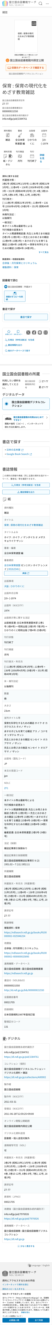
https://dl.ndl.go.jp (14, 1239)
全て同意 (39, 1320)
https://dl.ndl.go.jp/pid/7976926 (21, 1218)
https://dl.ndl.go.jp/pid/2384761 (21, 1056)
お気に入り (8, 334)
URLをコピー (18, 334)
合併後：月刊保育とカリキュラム (19, 263)
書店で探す (26, 317)
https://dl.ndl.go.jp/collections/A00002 (25, 1077)
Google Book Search (17, 454)
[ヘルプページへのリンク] (29, 56)
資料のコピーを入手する (13, 1288)
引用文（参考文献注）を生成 (21, 339)
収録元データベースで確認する (28, 67)
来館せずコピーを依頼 (14, 298)
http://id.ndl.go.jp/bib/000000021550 (24, 990)
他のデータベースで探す (19, 350)
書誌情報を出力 (15, 344)
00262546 (13, 569)
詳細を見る (42, 158)
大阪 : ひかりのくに (14, 586)
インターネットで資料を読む (15, 1284)
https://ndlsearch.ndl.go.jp (18, 973)
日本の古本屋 (13, 449)
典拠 (24, 573)
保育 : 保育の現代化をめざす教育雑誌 (23, 525)
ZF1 (6, 788)
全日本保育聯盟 (12, 565)
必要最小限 (14, 1320)
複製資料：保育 (10, 267)
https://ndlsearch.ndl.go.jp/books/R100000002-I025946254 (25, 934)
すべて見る (44, 252)
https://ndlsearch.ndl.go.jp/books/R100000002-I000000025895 (25, 954)
